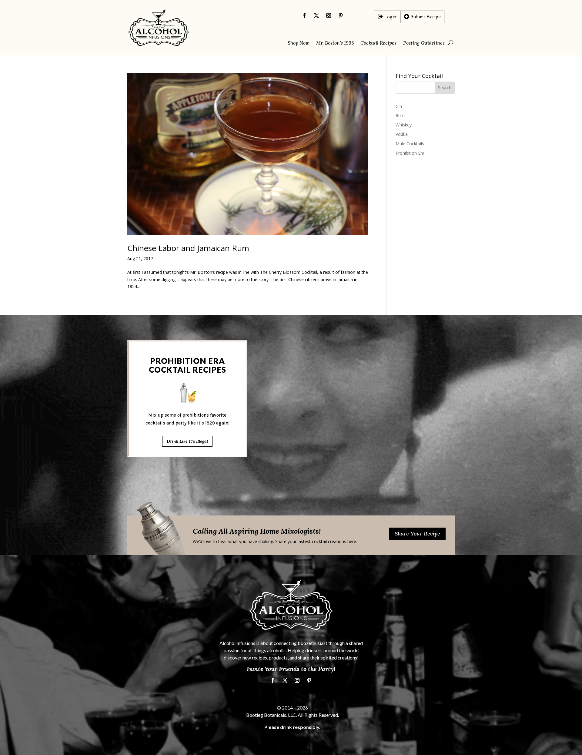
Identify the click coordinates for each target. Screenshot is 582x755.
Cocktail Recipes (378, 43)
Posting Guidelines (424, 43)
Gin (399, 106)
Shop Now (298, 43)
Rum (400, 115)
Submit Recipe (425, 16)
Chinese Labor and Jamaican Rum (188, 248)
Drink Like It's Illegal (187, 441)
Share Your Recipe (417, 533)
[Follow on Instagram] (328, 15)
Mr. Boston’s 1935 (335, 43)
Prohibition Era (410, 153)
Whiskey (404, 125)
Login (390, 16)
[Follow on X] (316, 15)
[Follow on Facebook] (304, 15)
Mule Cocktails (410, 143)
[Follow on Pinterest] (341, 15)
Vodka (402, 134)
